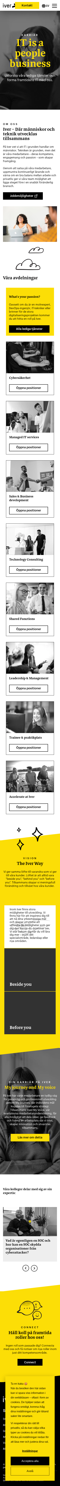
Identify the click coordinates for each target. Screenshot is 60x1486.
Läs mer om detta (30, 1137)
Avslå (30, 1471)
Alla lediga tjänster (29, 328)
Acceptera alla (30, 1461)
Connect (30, 1362)
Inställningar (30, 1451)
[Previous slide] (25, 1268)
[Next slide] (34, 1268)
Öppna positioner (28, 387)
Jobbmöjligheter (21, 195)
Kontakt (27, 5)
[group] (30, 1234)
